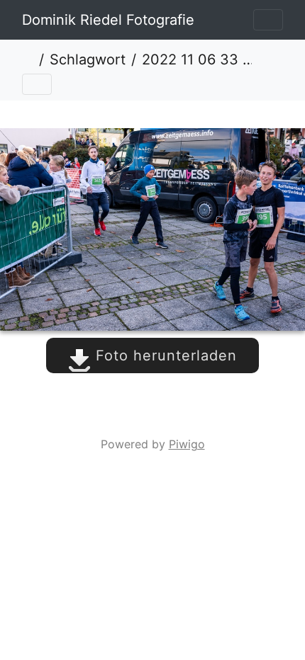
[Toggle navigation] (268, 19)
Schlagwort (88, 59)
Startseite (27, 59)
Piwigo (187, 444)
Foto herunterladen (164, 355)
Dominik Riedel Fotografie (108, 19)
